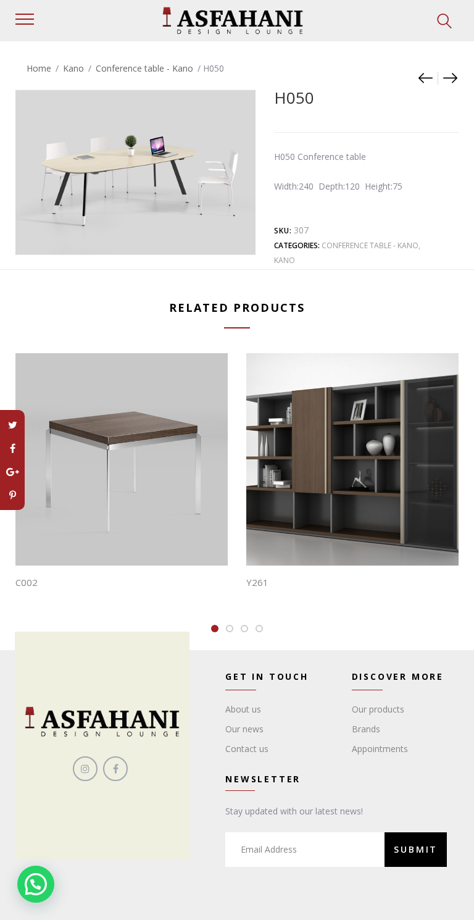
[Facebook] (12, 448)
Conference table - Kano (144, 68)
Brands (366, 729)
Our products (378, 709)
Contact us (246, 749)
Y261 (257, 582)
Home (39, 68)
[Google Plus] (12, 471)
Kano (73, 68)
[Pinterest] (12, 495)
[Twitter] (12, 425)
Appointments (380, 749)
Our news (244, 729)
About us (243, 709)
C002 (26, 582)
